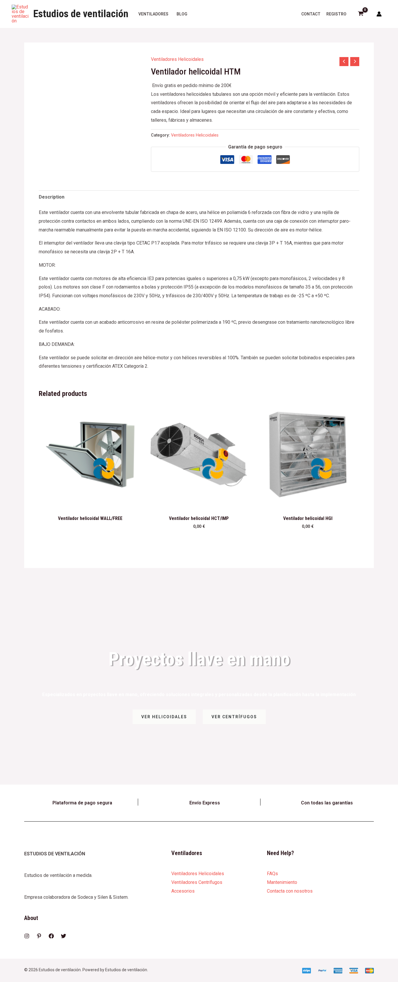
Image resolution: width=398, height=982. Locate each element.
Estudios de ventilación (80, 14)
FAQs (272, 873)
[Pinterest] (39, 936)
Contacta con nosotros (290, 891)
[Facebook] (51, 936)
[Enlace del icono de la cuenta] (379, 14)
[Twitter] (63, 936)
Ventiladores (153, 14)
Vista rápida (90, 501)
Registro (336, 14)
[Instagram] (26, 936)
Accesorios (183, 891)
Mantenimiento (282, 882)
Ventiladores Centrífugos (196, 882)
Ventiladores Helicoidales (177, 59)
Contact (310, 14)
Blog (182, 14)
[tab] (51, 197)
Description (51, 197)
